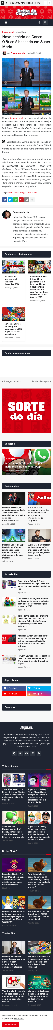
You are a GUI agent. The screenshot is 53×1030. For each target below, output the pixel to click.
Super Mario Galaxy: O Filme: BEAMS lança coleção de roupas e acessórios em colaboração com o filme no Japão (38, 795)
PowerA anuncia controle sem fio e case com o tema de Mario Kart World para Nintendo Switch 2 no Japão (34, 660)
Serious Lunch (16, 118)
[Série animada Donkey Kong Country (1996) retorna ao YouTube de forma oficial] (39, 902)
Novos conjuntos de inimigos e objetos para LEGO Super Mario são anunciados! (13, 329)
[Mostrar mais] (32, 199)
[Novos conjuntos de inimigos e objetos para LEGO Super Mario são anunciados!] (13, 314)
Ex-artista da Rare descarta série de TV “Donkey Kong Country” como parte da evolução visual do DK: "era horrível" (39, 880)
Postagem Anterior (12, 381)
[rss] (39, 753)
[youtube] (26, 753)
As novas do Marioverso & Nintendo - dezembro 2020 (12, 280)
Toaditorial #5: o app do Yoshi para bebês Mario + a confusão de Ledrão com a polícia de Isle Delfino (13, 996)
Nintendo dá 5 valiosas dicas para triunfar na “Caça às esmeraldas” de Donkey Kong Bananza (38, 996)
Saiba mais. (19, 1018)
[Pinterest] (21, 199)
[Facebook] (4, 199)
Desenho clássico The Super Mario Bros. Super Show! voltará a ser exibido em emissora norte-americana (13, 879)
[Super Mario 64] (39, 535)
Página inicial (8, 32)
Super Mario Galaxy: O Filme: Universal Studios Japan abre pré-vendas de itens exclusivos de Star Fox (34, 585)
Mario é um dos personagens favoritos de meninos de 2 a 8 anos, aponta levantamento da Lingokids (38, 514)
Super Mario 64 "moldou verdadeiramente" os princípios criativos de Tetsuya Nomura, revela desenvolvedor (39, 550)
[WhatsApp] (15, 199)
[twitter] (20, 753)
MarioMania (21, 32)
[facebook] (14, 753)
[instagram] (32, 753)
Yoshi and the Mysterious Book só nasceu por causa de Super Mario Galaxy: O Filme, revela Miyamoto (13, 832)
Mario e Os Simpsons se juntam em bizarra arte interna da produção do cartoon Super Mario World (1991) (13, 916)
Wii (35, 192)
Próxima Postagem (40, 381)
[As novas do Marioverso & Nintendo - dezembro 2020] (13, 266)
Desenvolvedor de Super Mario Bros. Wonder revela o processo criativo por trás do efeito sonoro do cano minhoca (13, 551)
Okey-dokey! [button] (10, 1024)
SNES (30, 192)
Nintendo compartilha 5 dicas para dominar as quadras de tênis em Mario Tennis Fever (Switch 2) (39, 961)
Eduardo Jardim (21, 212)
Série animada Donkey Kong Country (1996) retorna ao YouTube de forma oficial (38, 915)
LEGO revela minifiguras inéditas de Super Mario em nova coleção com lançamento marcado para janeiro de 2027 (33, 602)
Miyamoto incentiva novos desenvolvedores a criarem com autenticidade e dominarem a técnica (13, 961)
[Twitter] (10, 199)
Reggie (23, 192)
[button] (45, 3)
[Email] (26, 199)
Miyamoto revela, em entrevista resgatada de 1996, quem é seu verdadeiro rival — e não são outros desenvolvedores (13, 514)
